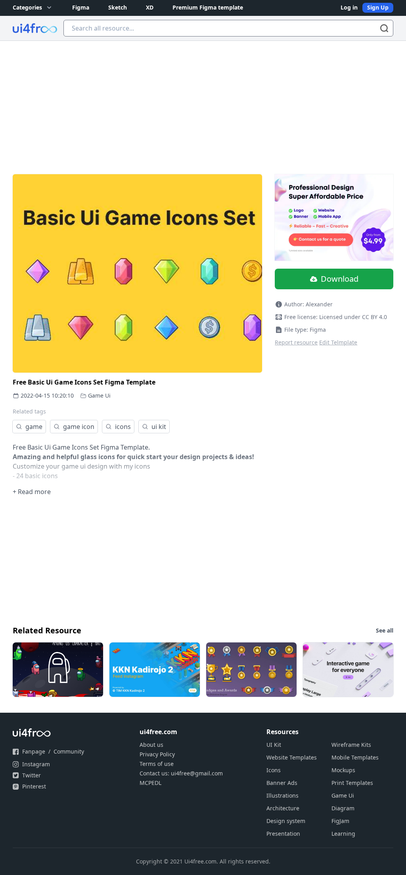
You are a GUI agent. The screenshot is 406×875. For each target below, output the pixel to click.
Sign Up (378, 7)
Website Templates (291, 757)
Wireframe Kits (351, 744)
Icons (273, 770)
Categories (27, 7)
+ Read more (32, 491)
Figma (80, 7)
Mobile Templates (355, 757)
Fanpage (33, 751)
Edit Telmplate (338, 342)
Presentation (283, 833)
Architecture (282, 808)
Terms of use (157, 763)
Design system (285, 821)
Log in (349, 7)
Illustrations (282, 795)
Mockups (343, 770)
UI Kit (273, 744)
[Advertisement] (203, 100)
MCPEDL (150, 783)
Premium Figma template (207, 7)
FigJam (340, 821)
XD (149, 7)
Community (69, 751)
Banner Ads (281, 783)
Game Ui (99, 395)
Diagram (342, 808)
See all (384, 630)
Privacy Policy (157, 754)
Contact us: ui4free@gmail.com (181, 773)
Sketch (117, 7)
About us (151, 744)
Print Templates (352, 783)
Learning (343, 833)
